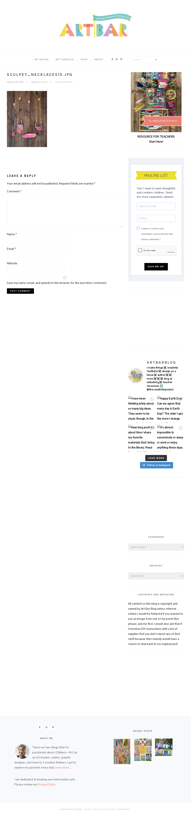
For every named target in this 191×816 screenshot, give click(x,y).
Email (11, 249)
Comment (14, 191)
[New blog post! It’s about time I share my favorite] (141, 438)
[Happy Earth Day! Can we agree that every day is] (170, 409)
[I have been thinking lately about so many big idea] (141, 409)
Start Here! (156, 141)
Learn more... (63, 767)
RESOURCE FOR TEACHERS (156, 136)
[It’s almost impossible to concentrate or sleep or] (170, 438)
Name (12, 234)
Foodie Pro (91, 809)
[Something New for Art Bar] (122, 763)
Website (12, 263)
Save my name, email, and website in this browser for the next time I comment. (57, 283)
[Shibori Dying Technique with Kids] (164, 755)
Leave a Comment (64, 82)
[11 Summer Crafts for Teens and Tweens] (143, 760)
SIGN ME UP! (156, 266)
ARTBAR (95, 25)
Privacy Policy (46, 784)
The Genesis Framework (115, 809)
